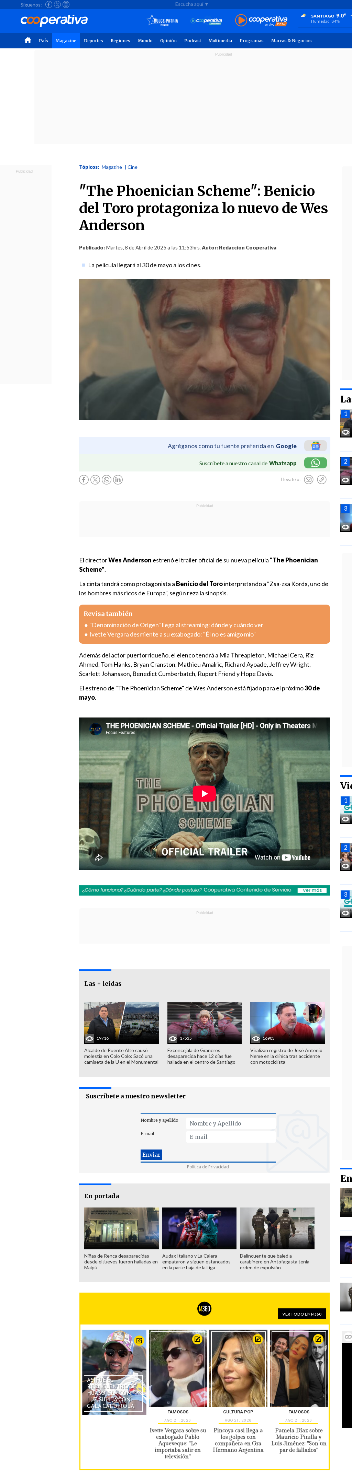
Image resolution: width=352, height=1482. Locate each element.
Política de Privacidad (208, 1167)
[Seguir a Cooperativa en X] (57, 4)
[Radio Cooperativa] (261, 20)
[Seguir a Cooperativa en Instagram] (66, 4)
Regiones (120, 40)
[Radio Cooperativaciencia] (206, 20)
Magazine (66, 40)
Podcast (192, 40)
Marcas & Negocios (291, 40)
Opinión (168, 40)
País (43, 40)
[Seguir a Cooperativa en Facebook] (48, 4)
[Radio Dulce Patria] (162, 20)
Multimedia (220, 40)
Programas (252, 40)
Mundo (145, 40)
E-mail (147, 1133)
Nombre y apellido (159, 1120)
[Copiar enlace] (322, 480)
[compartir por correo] (309, 480)
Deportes (93, 40)
